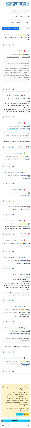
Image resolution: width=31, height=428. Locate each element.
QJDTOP (25, 35)
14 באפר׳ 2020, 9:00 (11, 224)
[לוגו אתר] (17, 4)
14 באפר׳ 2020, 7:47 (13, 206)
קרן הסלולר (20, 51)
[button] (28, 425)
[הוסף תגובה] (13, 45)
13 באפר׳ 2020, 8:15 (15, 126)
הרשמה (26, 414)
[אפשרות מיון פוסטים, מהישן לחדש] (27, 28)
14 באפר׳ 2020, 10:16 (9, 243)
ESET (26, 156)
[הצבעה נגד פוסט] (3, 44)
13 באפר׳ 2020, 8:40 (13, 175)
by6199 (26, 126)
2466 (21, 95)
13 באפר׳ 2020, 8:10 (10, 54)
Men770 (25, 243)
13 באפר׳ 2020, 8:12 (13, 98)
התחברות (19, 414)
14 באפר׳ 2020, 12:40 (13, 331)
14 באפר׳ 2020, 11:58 (13, 274)
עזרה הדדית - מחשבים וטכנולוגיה (22, 20)
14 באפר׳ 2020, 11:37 (13, 260)
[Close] (3, 386)
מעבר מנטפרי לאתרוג (13, 57)
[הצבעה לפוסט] (9, 44)
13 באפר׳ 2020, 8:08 (9, 35)
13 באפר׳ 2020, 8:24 (11, 156)
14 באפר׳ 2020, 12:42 (11, 361)
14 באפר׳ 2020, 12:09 (11, 309)
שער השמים (25, 274)
